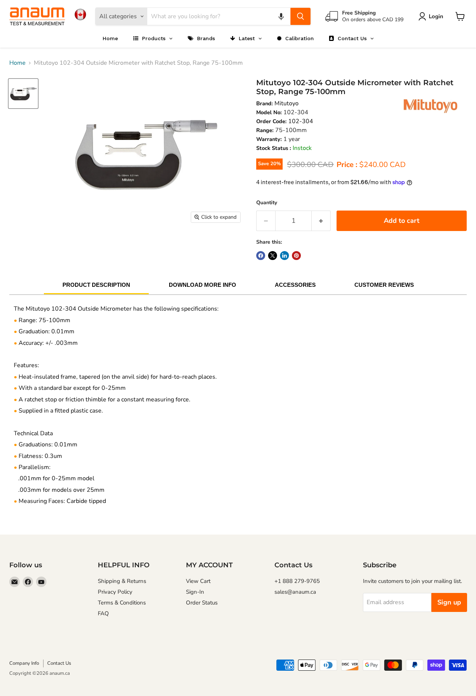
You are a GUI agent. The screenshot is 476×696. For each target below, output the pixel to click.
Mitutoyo (286, 103)
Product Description (96, 285)
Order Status (202, 602)
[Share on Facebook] (260, 255)
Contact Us (59, 663)
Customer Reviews (384, 285)
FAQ (103, 613)
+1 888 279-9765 (297, 581)
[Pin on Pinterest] (296, 255)
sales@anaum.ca (295, 592)
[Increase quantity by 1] (321, 221)
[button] (281, 16)
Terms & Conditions (122, 602)
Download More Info (202, 285)
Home (17, 63)
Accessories (295, 285)
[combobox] (218, 16)
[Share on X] (272, 255)
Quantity (266, 202)
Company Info (24, 663)
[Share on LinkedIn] (284, 255)
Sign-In (195, 592)
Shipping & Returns (122, 581)
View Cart (198, 581)
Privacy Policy (115, 592)
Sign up (449, 602)
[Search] (300, 16)
